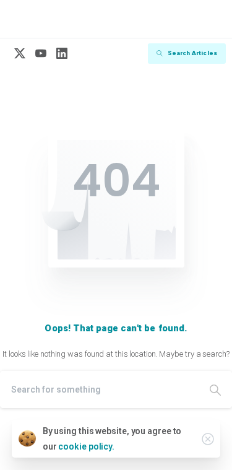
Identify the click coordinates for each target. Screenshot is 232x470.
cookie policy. (86, 446)
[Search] (215, 389)
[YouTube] (40, 53)
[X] (19, 53)
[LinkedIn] (61, 53)
